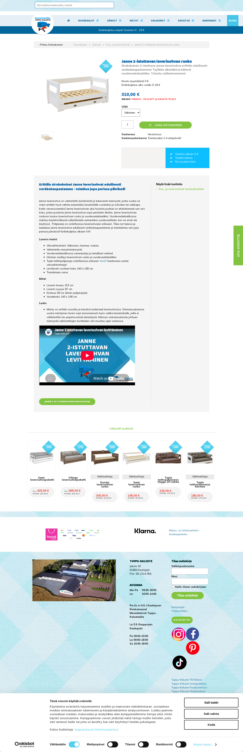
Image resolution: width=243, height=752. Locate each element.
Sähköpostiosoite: (183, 566)
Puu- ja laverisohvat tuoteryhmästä (181, 188)
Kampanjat (209, 20)
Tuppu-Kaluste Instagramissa (188, 683)
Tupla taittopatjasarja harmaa (200, 484)
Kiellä (211, 724)
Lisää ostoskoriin (168, 125)
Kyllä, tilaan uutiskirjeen (190, 586)
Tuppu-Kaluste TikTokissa (186, 679)
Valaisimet (158, 20)
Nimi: (174, 576)
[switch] (112, 744)
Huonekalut (86, 20)
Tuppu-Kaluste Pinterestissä (188, 691)
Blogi (233, 20)
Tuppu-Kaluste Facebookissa (188, 687)
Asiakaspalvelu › (179, 534)
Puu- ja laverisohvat (117, 44)
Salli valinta (211, 713)
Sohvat (96, 44)
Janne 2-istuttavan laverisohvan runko (157, 44)
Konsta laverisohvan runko (105, 484)
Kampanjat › (178, 607)
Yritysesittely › (179, 610)
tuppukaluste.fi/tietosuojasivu (96, 729)
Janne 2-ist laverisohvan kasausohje (67, 401)
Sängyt (112, 20)
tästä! (103, 260)
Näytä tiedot (202, 744)
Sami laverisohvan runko (136, 484)
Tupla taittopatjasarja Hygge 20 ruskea (168, 479)
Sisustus (184, 20)
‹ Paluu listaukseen (51, 44)
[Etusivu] (68, 20)
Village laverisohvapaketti (74, 478)
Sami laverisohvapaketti (42, 478)
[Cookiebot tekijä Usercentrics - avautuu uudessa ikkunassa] (24, 744)
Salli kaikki (211, 702)
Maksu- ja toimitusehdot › (184, 530)
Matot (134, 20)
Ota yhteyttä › (182, 620)
